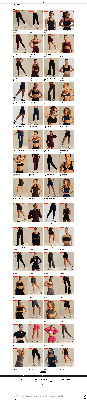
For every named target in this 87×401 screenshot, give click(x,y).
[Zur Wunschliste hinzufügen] (26, 11)
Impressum (21, 388)
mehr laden (43, 372)
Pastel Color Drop (66, 389)
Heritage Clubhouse (66, 388)
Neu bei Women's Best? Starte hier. (21, 391)
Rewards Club (66, 391)
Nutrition (66, 381)
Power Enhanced (66, 384)
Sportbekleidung (66, 380)
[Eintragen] (51, 381)
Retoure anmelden (20, 383)
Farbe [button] (20, 7)
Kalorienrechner (20, 387)
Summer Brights (66, 387)
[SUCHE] (68, 2)
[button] (72, 0)
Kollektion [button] (23, 7)
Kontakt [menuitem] (68, 0)
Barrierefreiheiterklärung (20, 390)
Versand (21, 381)
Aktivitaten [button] (36, 7)
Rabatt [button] (28, 7)
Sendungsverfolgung (21, 384)
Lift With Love (66, 382)
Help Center (21, 385)
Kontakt (21, 380)
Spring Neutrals (66, 385)
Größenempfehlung (21, 386)
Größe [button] (16, 7)
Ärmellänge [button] (41, 7)
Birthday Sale (66, 390)
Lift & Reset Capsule (66, 383)
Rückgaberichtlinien (21, 382)
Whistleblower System (66, 394)
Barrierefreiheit (20, 389)
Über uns (66, 393)
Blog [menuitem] (66, 0)
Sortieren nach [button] (54, 7)
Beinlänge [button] (32, 7)
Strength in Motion (66, 386)
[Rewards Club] (85, 398)
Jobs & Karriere (66, 392)
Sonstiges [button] (46, 7)
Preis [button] (50, 7)
